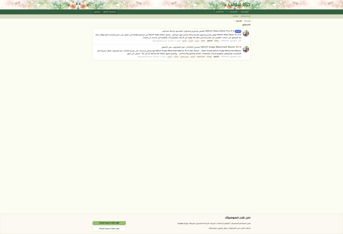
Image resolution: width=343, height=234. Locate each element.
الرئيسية (245, 12)
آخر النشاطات (246, 16)
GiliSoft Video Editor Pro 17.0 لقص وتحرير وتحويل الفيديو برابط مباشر (201, 31)
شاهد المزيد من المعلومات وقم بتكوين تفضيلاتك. (229, 228)
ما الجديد (219, 12)
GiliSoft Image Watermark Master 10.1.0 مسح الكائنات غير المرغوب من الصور (201, 47)
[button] (227, 11)
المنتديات (233, 12)
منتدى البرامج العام (159, 41)
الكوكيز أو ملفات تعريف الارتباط (216, 224)
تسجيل (235, 16)
